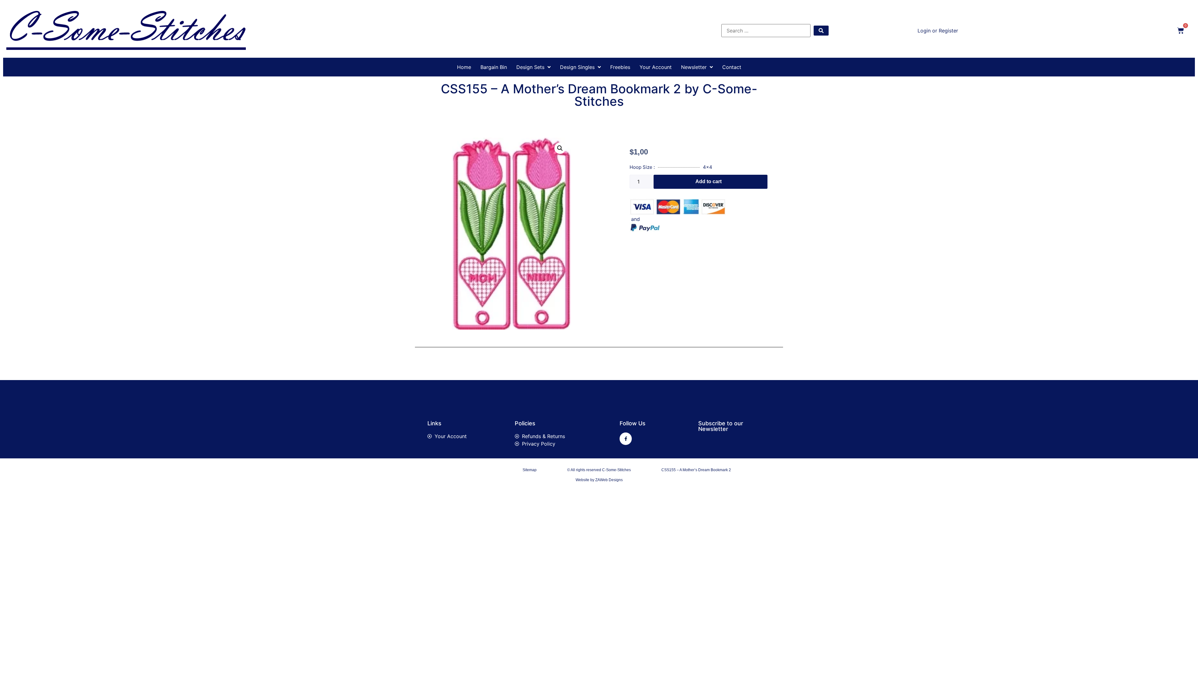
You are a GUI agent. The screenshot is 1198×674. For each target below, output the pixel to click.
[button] (560, 148)
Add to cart (708, 181)
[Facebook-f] (626, 438)
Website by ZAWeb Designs (599, 480)
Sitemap (530, 470)
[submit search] (821, 31)
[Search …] (766, 30)
